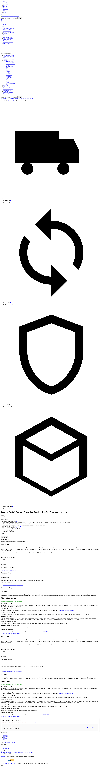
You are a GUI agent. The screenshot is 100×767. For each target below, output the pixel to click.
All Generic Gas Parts (10, 64)
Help (4, 737)
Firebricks (5, 34)
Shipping (5, 6)
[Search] (19, 18)
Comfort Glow (9, 75)
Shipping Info (25, 541)
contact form (34, 722)
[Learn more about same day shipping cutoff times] (12, 506)
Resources (5, 4)
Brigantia (8, 71)
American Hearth (9, 61)
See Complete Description (8, 531)
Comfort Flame (9, 73)
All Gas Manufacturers (11, 62)
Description (3, 541)
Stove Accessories (7, 39)
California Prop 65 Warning (9, 742)
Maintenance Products (8, 38)
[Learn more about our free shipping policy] (10, 200)
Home (4, 1)
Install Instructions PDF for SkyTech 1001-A (13, 585)
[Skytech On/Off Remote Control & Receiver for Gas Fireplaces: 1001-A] (17, 98)
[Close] (2, 765)
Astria (7, 65)
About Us (5, 2)
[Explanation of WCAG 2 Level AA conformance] (11, 761)
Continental (8, 76)
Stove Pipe (5, 40)
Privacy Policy (13, 763)
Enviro (7, 82)
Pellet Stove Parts (7, 31)
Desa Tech (8, 78)
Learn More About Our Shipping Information (10, 633)
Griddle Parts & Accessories (9, 29)
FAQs (4, 5)
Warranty (20, 541)
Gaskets (5, 36)
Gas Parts (5, 33)
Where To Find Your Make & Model (9, 570)
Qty (3, 533)
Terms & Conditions (5, 763)
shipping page (46, 631)
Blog (4, 10)
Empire (7, 81)
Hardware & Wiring (7, 37)
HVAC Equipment (7, 43)
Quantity (15, 534)
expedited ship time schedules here (66, 610)
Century (7, 72)
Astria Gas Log (9, 66)
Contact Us (5, 9)
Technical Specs (9, 541)
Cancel (15, 18)
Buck (7, 70)
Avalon (7, 67)
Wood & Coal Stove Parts (8, 32)
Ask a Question (92, 727)
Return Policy (6, 7)
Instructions (15, 541)
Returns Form (6, 748)
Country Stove (9, 77)
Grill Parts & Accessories (8, 28)
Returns (5, 738)
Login (4, 12)
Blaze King (8, 68)
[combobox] (7, 18)
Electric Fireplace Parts (8, 42)
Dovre (7, 79)
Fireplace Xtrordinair (10, 83)
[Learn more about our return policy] (10, 302)
